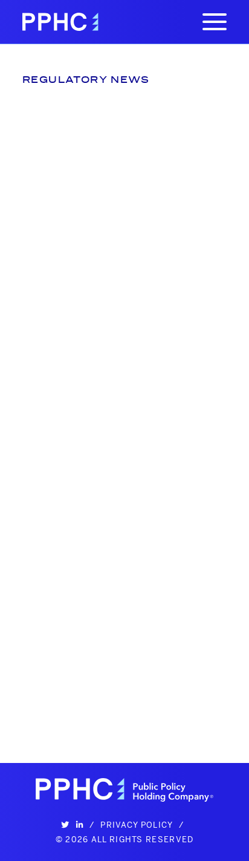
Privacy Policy (136, 825)
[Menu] (214, 21)
